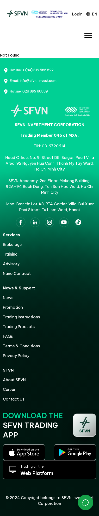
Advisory (11, 263)
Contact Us (13, 399)
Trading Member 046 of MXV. (49, 135)
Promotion (13, 307)
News (8, 297)
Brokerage (12, 244)
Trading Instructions (21, 317)
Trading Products (19, 326)
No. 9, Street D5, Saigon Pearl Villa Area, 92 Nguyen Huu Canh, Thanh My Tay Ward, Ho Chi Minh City (50, 163)
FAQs (8, 336)
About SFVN (14, 379)
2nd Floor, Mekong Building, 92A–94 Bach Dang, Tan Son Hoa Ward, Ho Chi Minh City (49, 186)
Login (77, 14)
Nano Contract (17, 273)
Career (9, 389)
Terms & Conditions (21, 346)
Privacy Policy (16, 355)
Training (10, 254)
